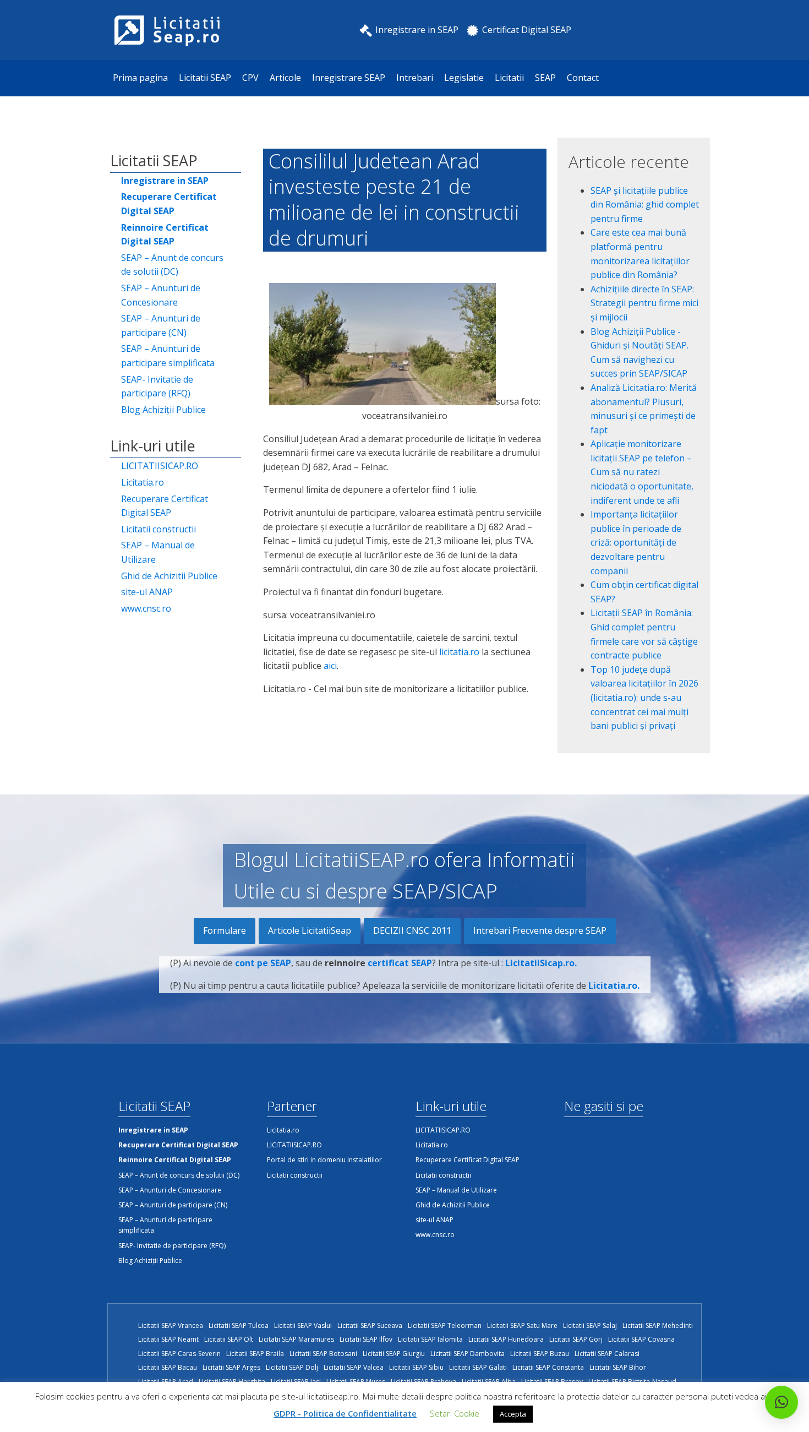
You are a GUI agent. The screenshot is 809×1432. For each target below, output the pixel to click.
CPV (250, 78)
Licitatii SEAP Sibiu (416, 1367)
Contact (583, 78)
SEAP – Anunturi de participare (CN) (160, 325)
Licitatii (509, 78)
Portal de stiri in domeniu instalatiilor (324, 1159)
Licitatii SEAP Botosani (323, 1353)
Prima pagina (140, 78)
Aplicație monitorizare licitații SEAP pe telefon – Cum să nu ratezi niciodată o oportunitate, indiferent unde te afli (642, 472)
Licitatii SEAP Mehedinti (657, 1325)
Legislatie (464, 78)
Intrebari (414, 78)
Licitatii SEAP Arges (231, 1367)
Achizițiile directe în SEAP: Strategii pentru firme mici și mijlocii (644, 303)
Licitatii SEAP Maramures (296, 1339)
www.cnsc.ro (146, 608)
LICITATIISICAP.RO (159, 466)
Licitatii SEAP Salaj (590, 1325)
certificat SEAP (400, 963)
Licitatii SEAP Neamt (168, 1339)
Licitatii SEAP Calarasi (607, 1353)
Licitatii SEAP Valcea (354, 1367)
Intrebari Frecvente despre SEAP (539, 930)
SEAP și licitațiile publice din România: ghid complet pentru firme (645, 204)
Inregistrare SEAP (348, 78)
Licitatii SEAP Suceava (369, 1325)
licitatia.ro (459, 652)
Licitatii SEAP (205, 78)
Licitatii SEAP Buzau (539, 1353)
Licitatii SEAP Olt (228, 1339)
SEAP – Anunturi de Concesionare (160, 295)
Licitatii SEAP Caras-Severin (179, 1353)
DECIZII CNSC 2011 (412, 930)
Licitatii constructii (158, 529)
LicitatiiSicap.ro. (541, 963)
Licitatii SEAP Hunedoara (506, 1339)
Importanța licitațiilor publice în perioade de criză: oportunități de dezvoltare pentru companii (636, 542)
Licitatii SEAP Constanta (548, 1367)
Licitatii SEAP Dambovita (467, 1353)
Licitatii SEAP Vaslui (303, 1325)
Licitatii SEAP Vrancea (170, 1325)
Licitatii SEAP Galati (478, 1367)
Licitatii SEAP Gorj (576, 1339)
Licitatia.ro (142, 482)
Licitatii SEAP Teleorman (445, 1325)
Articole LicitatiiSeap (309, 930)
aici (330, 666)
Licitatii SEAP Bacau (167, 1367)
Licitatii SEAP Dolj (292, 1367)
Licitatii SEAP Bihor (617, 1367)
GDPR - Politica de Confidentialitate (345, 1413)
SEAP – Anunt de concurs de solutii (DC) (172, 265)
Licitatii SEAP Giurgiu (394, 1353)
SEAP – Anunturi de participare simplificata (168, 355)
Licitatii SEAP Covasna (641, 1339)
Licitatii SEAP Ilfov (366, 1339)
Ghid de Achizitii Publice (169, 576)
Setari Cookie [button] (454, 1413)
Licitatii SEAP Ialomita (430, 1339)
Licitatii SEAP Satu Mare (522, 1325)
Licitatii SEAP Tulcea (239, 1325)
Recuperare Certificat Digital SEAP (164, 506)
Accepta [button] (513, 1414)
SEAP (545, 78)
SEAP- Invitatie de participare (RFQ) (157, 386)
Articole (285, 78)
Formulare (224, 930)
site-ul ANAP (147, 592)
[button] (781, 1402)
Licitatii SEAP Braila (255, 1353)
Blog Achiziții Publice (163, 410)
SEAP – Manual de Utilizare (158, 552)
